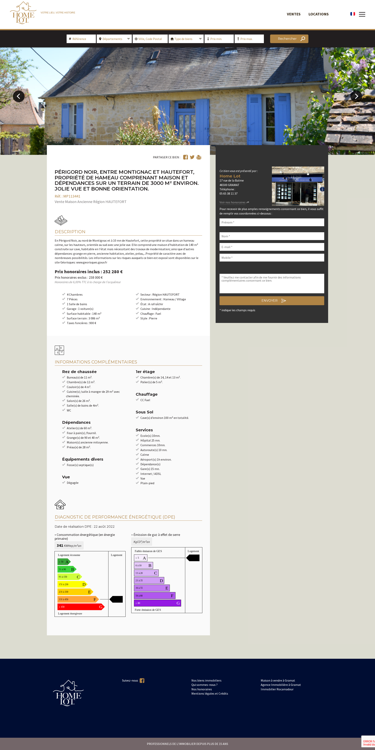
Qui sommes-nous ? (204, 685)
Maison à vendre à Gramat (278, 680)
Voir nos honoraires (233, 202)
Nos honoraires (201, 689)
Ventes (294, 14)
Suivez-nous (130, 680)
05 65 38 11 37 (229, 193)
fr (353, 14)
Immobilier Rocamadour (277, 689)
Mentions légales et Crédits (209, 693)
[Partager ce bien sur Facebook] (185, 157)
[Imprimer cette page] (198, 157)
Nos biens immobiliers (206, 680)
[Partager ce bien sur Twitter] (192, 157)
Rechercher (287, 39)
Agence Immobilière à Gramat (281, 685)
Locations (318, 14)
